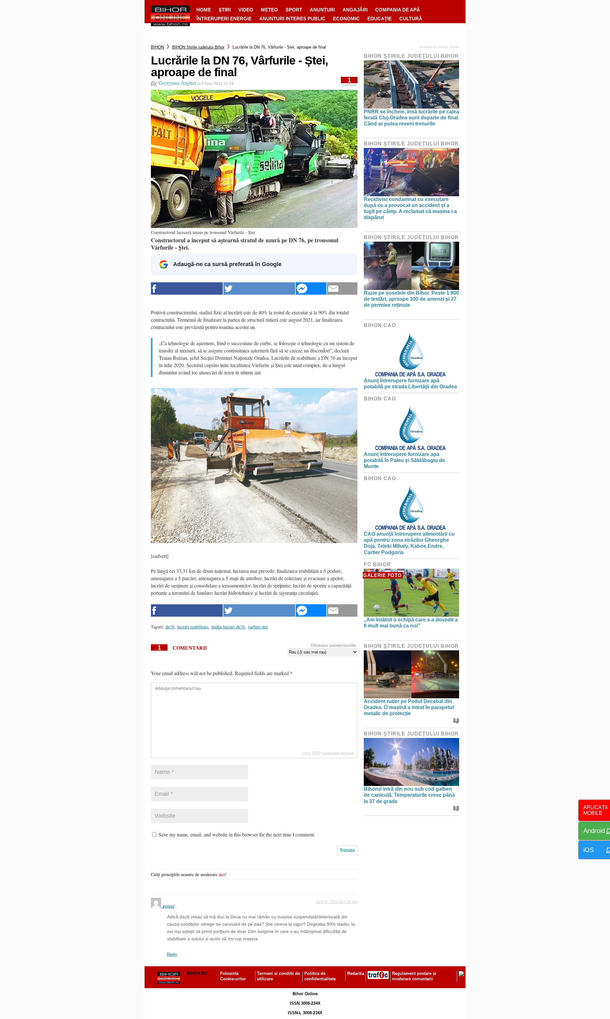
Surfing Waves (448, 47)
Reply (172, 954)
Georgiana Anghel (177, 82)
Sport (294, 9)
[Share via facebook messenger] (311, 288)
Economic (346, 18)
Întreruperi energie (224, 18)
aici (222, 874)
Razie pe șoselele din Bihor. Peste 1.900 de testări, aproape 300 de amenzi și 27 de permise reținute (411, 299)
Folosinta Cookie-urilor (233, 976)
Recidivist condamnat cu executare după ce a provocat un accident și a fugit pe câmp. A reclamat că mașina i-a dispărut (410, 208)
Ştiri (225, 9)
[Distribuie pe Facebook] (187, 288)
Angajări (355, 9)
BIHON (157, 47)
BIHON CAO (380, 325)
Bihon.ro (197, 973)
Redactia (355, 973)
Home (203, 9)
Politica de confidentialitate (320, 976)
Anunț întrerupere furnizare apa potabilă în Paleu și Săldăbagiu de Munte (404, 460)
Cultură (410, 18)
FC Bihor (377, 564)
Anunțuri (322, 9)
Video (245, 9)
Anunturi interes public (292, 18)
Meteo (269, 9)
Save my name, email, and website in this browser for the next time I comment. (237, 834)
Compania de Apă (397, 9)
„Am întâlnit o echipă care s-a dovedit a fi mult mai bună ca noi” (411, 622)
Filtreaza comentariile (333, 645)
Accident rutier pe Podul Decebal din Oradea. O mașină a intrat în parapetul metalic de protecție (409, 707)
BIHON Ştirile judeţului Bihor (198, 47)
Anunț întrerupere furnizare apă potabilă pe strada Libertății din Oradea (410, 383)
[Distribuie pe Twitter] (259, 288)
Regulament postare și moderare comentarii (414, 976)
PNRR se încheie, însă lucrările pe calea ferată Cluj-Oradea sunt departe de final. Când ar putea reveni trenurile (411, 117)
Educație (379, 18)
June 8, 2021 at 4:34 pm (336, 902)
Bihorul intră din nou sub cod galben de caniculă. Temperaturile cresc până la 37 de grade (409, 795)
